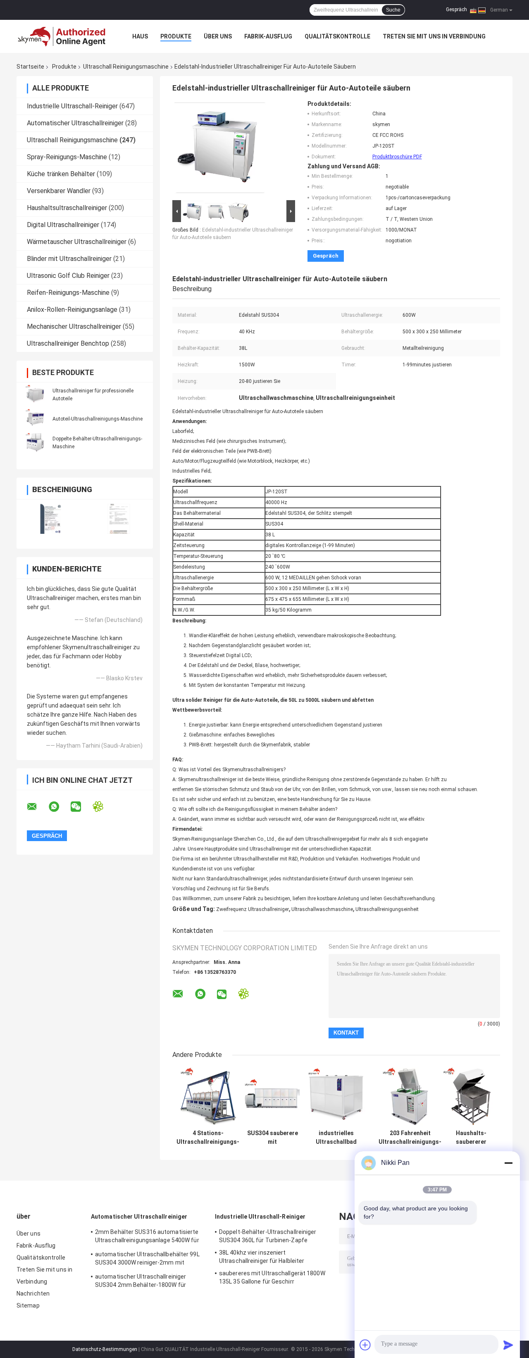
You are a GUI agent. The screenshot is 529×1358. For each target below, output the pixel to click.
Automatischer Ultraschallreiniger (75, 123)
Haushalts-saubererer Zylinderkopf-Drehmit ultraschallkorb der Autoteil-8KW (471, 1137)
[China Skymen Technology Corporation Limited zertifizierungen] (51, 519)
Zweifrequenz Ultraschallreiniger (252, 909)
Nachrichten (33, 1293)
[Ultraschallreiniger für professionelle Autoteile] (35, 394)
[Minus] (508, 1163)
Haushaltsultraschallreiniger (67, 208)
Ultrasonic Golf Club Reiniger (68, 276)
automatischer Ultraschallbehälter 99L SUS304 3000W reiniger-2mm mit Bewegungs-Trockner (147, 1259)
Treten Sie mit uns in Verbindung (434, 36)
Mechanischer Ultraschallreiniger (74, 326)
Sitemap (28, 1305)
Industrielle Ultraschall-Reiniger (72, 106)
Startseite (30, 66)
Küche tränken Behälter (61, 174)
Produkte (175, 36)
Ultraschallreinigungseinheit (387, 909)
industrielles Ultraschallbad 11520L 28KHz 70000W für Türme (336, 1137)
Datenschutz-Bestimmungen (104, 1349)
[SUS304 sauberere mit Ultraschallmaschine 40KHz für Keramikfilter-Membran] (272, 1096)
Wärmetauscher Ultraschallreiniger (76, 242)
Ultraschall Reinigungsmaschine (126, 66)
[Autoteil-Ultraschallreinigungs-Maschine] (35, 418)
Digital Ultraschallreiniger (63, 225)
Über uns (218, 36)
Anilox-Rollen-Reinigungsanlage (72, 309)
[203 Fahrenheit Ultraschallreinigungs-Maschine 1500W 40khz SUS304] (410, 1096)
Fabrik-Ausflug (268, 36)
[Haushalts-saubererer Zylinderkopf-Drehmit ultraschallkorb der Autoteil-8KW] (471, 1096)
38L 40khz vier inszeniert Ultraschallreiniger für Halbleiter (261, 1256)
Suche (393, 10)
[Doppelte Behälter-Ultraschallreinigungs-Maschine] (35, 442)
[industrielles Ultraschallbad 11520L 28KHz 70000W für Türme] (336, 1096)
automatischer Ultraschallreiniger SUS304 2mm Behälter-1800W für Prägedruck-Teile (140, 1282)
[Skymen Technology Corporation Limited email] (37, 807)
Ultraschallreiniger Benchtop (68, 343)
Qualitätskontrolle (337, 36)
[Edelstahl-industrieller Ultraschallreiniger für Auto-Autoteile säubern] (219, 149)
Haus (140, 36)
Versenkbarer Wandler (59, 191)
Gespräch (456, 9)
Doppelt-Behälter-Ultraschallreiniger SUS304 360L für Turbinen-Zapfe (268, 1236)
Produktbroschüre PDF (397, 157)
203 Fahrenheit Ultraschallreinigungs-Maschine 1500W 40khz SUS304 (410, 1137)
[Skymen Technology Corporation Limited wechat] (81, 807)
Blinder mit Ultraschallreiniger (69, 259)
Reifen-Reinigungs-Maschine (68, 292)
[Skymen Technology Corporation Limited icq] (103, 807)
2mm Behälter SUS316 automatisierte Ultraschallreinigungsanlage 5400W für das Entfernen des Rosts (147, 1237)
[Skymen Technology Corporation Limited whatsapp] (59, 807)
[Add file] (365, 1345)
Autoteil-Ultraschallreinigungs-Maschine (97, 419)
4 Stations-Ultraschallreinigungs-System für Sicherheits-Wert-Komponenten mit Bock (207, 1137)
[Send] (508, 1345)
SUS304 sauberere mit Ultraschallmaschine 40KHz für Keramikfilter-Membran (272, 1137)
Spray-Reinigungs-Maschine (67, 157)
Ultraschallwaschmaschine (322, 909)
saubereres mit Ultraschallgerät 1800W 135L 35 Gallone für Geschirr (272, 1277)
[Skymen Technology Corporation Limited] (62, 36)
